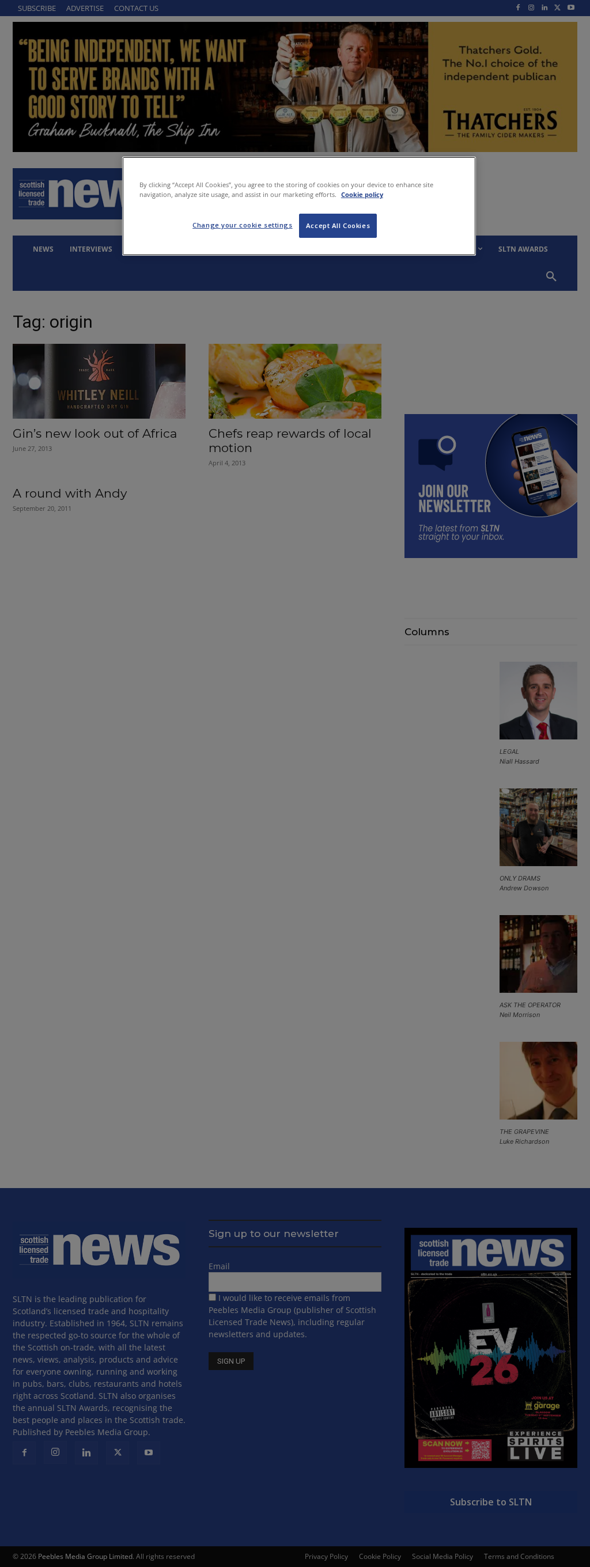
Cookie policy (362, 194)
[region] (299, 206)
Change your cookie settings (242, 225)
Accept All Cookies (338, 225)
